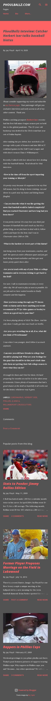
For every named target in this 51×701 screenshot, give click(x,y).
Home (5, 13)
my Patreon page (12, 105)
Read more (42, 516)
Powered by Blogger (27, 690)
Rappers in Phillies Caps (21, 647)
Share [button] (6, 409)
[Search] (40, 4)
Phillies (7, 401)
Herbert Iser (32, 120)
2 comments (17, 516)
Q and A (16, 401)
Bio (16, 13)
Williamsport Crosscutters (17, 404)
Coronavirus (16, 397)
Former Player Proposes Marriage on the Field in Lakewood (21, 567)
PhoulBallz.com (16, 4)
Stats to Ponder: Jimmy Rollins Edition (21, 485)
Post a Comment (11, 428)
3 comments (17, 675)
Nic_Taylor (31, 695)
